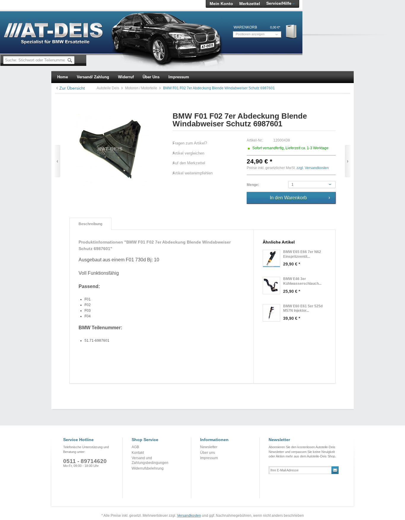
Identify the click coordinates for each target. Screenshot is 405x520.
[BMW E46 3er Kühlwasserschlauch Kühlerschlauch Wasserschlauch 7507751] (271, 285)
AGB (135, 447)
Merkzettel (249, 3)
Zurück (57, 161)
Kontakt (138, 453)
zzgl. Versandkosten (312, 168)
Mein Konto (221, 3)
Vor (347, 161)
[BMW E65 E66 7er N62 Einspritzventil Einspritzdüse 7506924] (271, 258)
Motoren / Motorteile (141, 88)
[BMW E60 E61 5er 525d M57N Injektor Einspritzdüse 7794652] (271, 313)
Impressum (209, 458)
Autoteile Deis (108, 88)
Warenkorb (291, 31)
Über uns (207, 453)
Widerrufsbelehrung (148, 468)
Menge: (253, 185)
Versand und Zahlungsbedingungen (150, 460)
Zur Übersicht (72, 88)
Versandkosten (189, 515)
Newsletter (208, 447)
